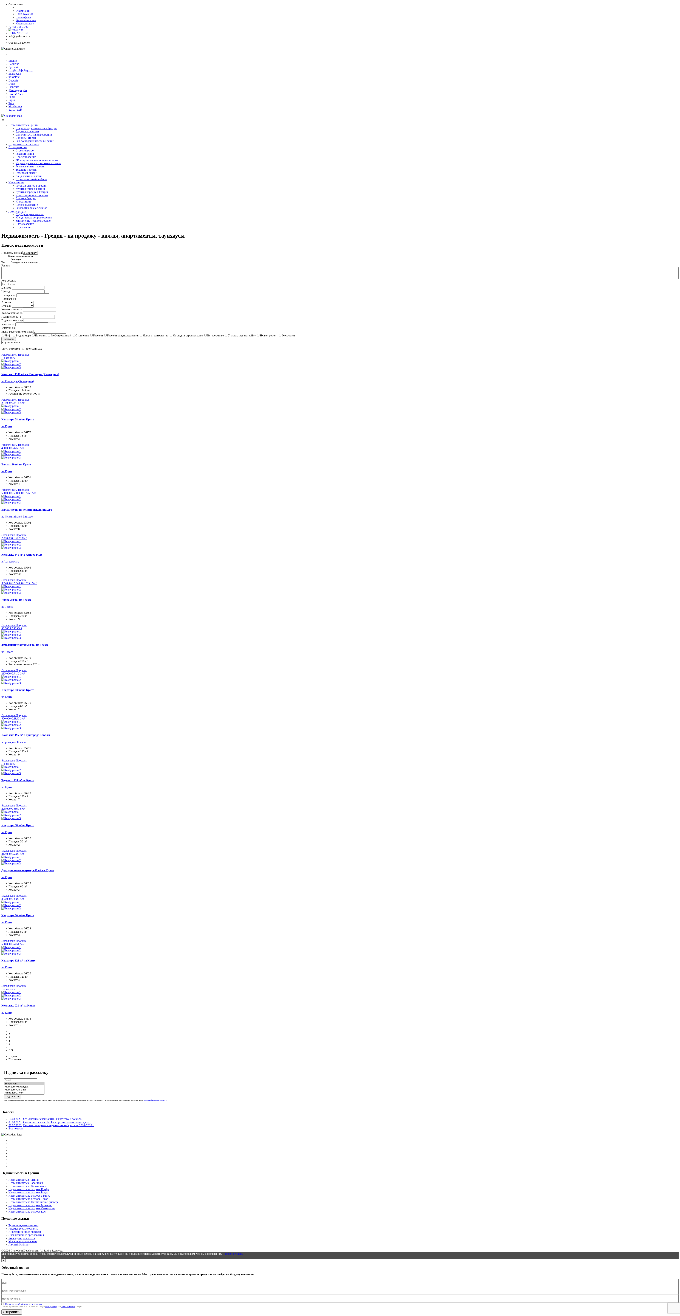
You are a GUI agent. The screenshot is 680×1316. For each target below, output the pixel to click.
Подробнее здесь (232, 1253)
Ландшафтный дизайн (29, 176)
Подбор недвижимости (30, 214)
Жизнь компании (26, 20)
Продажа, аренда (11, 252)
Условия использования (22, 1241)
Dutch (11, 83)
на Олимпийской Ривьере (17, 516)
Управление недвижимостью (33, 220)
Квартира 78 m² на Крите (17, 419)
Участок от (8, 324)
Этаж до (6, 305)
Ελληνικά (13, 63)
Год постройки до (12, 320)
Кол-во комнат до (11, 312)
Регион (5, 265)
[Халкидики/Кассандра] (24, 1086)
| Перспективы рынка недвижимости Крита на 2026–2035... (51, 1125)
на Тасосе (7, 606)
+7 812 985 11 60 (18, 33)
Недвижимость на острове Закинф (29, 1195)
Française (13, 86)
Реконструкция (25, 153)
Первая (12, 1056)
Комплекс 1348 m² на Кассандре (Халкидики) (30, 374)
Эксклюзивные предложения (26, 1234)
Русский (13, 67)
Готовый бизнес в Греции (31, 185)
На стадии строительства (188, 335)
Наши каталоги (25, 23)
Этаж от (6, 302)
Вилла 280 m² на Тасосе (16, 599)
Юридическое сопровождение (34, 217)
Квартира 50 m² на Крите (17, 825)
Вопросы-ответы (26, 137)
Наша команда (24, 13)
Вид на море (23, 335)
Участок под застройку (242, 335)
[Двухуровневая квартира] (23, 262)
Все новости (16, 1128)
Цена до (6, 291)
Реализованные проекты (30, 166)
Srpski (12, 100)
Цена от (6, 287)
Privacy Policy (51, 1307)
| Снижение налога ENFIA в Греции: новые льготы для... (49, 1122)
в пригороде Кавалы (13, 742)
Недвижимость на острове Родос (28, 1192)
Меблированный (61, 335)
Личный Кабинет (19, 1244)
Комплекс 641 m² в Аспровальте (21, 554)
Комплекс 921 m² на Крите (18, 1005)
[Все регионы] (24, 1083)
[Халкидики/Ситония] (24, 1089)
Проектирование (26, 156)
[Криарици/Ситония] (24, 1092)
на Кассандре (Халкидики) (17, 381)
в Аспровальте (10, 561)
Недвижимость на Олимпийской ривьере (33, 1201)
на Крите (6, 426)
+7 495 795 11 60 (18, 26)
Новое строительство (155, 335)
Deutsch (13, 80)
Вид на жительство (27, 131)
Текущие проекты (26, 169)
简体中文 (14, 76)
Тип (3, 262)
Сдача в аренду (25, 223)
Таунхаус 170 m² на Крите (17, 780)
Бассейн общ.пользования (122, 335)
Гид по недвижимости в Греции (35, 140)
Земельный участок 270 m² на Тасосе (24, 644)
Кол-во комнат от (11, 309)
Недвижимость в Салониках (25, 1182)
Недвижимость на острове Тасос (28, 1198)
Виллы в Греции (26, 198)
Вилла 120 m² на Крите (16, 464)
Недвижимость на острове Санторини (31, 1208)
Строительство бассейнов (31, 179)
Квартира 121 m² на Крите (18, 960)
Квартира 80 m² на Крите (17, 915)
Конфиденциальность (21, 1238)
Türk (11, 103)
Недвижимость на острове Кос (27, 1211)
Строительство (17, 147)
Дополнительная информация (34, 134)
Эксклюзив (289, 335)
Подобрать (8, 339)
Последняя (14, 1059)
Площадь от (8, 295)
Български (14, 73)
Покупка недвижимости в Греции (36, 128)
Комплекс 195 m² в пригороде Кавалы (25, 734)
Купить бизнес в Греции (30, 188)
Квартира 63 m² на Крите (17, 689)
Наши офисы (23, 17)
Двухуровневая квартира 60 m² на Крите (27, 870)
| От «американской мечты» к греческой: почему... (45, 1118)
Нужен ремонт (269, 335)
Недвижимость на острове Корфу (28, 1189)
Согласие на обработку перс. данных (23, 1304)
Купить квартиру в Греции (32, 191)
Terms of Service (68, 1307)
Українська (15, 106)
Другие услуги (17, 211)
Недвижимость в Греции (23, 124)
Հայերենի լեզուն (20, 70)
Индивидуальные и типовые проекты (38, 163)
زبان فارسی (15, 93)
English (12, 60)
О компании (23, 10)
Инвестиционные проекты (32, 195)
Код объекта (8, 280)
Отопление (82, 335)
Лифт (8, 335)
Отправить (11, 1312)
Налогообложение (27, 204)
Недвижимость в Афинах (23, 1179)
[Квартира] (23, 259)
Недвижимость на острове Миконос (30, 1205)
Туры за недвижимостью (23, 1225)
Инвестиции (16, 182)
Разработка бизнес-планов (31, 207)
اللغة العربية (15, 109)
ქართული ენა (17, 90)
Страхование (23, 227)
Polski (11, 96)
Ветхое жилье (215, 335)
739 (10, 1050)
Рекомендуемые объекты (23, 1228)
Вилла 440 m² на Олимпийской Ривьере (26, 509)
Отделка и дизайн (26, 172)
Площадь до (8, 298)
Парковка (41, 335)
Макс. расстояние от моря (17, 331)
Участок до (8, 327)
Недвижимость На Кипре (23, 144)
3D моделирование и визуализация (37, 160)
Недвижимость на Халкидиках (27, 1186)
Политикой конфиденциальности (155, 1100)
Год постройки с (11, 316)
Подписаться (12, 1096)
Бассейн (98, 335)
